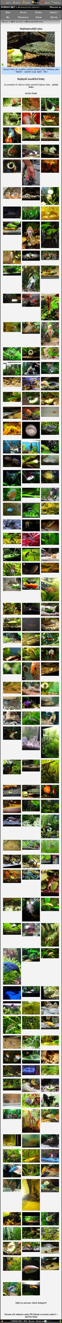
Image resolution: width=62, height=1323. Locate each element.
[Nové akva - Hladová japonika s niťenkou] (31, 1048)
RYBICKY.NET (8, 7)
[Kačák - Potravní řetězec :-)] (50, 1269)
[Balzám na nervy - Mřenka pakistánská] (12, 642)
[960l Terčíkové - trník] (50, 630)
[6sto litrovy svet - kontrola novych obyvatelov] (31, 645)
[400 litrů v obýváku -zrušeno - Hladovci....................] (31, 140)
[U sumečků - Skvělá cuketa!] (50, 204)
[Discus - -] (12, 157)
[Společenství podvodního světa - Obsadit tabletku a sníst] (50, 600)
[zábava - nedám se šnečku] (12, 401)
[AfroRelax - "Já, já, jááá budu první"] (31, 389)
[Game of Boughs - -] (12, 1225)
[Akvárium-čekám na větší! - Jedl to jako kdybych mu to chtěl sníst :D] (50, 219)
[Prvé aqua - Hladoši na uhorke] (50, 404)
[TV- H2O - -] (12, 375)
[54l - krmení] (31, 826)
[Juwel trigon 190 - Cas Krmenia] (12, 1076)
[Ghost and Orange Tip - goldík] (50, 1028)
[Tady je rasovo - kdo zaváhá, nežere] (50, 1176)
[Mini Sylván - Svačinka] (50, 157)
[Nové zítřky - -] (31, 708)
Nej (8, 17)
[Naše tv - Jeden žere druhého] (12, 275)
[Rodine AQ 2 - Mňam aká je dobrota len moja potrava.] (50, 1225)
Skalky (47, 3)
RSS (25, 1321)
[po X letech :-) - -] (12, 796)
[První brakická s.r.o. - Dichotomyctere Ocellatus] (50, 1014)
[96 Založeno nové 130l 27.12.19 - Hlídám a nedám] (50, 812)
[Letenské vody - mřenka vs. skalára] (50, 514)
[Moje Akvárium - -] (12, 1118)
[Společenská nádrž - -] (50, 560)
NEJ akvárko (17, 22)
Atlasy (23, 12)
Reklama (31, 1321)
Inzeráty (54, 12)
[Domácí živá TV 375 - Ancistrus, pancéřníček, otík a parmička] (50, 675)
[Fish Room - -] (50, 724)
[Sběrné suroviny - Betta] (12, 515)
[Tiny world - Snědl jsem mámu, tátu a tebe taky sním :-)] (12, 673)
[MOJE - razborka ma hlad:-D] (50, 1239)
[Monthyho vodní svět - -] (31, 360)
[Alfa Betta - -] (12, 773)
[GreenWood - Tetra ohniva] (50, 416)
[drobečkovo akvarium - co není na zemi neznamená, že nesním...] (31, 1014)
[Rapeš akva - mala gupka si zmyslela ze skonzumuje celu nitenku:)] (12, 660)
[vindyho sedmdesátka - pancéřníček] (12, 529)
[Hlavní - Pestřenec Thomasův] (50, 1253)
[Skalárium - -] (12, 614)
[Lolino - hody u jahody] (50, 140)
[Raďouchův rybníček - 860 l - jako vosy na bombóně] (50, 125)
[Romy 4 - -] (31, 124)
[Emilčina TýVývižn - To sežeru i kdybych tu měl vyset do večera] (31, 453)
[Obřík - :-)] (31, 867)
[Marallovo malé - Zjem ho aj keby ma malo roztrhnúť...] (31, 497)
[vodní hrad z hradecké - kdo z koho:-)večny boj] (50, 1074)
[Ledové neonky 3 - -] (31, 545)
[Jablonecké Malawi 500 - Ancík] (12, 812)
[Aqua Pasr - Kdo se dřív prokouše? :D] (50, 615)
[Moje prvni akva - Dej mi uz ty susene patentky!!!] (50, 863)
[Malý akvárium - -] (12, 1145)
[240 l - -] (31, 248)
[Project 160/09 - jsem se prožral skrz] (12, 106)
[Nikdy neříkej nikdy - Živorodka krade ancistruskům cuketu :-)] (12, 560)
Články (38, 12)
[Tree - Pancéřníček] (50, 1091)
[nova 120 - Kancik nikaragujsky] (50, 1121)
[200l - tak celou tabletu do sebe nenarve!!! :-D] (31, 1028)
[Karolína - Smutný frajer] (12, 1295)
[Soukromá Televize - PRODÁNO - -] (31, 1063)
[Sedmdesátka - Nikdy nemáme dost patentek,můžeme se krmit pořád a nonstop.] (31, 1251)
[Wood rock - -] (50, 482)
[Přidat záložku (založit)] (2, 1322)
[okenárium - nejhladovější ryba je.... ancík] (12, 386)
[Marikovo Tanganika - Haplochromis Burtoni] (50, 706)
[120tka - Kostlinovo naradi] (12, 418)
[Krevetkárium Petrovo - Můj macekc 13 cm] (50, 1147)
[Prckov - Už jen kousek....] (12, 693)
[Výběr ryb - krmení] (31, 749)
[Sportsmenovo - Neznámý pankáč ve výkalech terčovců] (31, 438)
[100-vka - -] (50, 1045)
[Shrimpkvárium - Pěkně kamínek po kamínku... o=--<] (50, 895)
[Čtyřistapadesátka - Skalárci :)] (12, 1270)
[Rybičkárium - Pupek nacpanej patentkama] (31, 1175)
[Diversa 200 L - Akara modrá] (31, 879)
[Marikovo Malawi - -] (50, 464)
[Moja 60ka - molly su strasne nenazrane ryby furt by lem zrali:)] (31, 1294)
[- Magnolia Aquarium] (31, 1225)
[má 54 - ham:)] (50, 946)
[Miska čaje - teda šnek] (31, 530)
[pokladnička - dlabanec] (12, 739)
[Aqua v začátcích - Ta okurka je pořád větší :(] (50, 694)
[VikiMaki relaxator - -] (50, 852)
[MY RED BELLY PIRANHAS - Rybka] (31, 935)
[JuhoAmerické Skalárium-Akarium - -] (50, 1063)
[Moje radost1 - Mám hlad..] (12, 1239)
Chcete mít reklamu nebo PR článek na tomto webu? (30, 1314)
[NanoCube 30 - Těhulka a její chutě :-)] (31, 724)
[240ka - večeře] (31, 996)
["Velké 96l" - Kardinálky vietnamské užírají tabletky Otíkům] (12, 1090)
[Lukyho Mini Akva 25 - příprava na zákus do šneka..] (31, 260)
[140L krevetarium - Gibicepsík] (31, 921)
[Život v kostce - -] (12, 984)
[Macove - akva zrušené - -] (12, 485)
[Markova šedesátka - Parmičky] (50, 500)
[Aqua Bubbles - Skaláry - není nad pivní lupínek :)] (50, 247)
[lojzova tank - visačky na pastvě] (50, 319)
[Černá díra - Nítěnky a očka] (50, 172)
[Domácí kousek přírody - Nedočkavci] (50, 660)
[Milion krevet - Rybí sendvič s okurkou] (12, 434)
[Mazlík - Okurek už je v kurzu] (12, 867)
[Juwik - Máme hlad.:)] (31, 560)
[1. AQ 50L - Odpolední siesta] (12, 234)
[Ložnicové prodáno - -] (31, 1107)
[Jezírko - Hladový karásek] (50, 645)
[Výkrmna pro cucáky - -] (50, 453)
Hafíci (8, 3)
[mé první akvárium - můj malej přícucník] (12, 709)
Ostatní (54, 17)
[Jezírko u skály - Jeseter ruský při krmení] (31, 185)
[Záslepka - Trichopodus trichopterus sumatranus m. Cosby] (50, 434)
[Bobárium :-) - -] (12, 217)
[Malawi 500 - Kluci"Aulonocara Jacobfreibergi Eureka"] (12, 466)
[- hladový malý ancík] (12, 1254)
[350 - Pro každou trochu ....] (50, 278)
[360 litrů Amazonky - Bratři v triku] (50, 782)
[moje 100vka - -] (31, 157)
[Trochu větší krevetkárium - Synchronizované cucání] (31, 1147)
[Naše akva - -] (12, 1063)
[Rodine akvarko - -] (50, 1191)
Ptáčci (27, 3)
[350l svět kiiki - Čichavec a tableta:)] (31, 694)
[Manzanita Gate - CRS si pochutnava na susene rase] (31, 419)
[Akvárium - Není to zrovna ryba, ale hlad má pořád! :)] (31, 589)
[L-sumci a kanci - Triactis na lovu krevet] (31, 1210)
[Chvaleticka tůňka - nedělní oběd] (31, 468)
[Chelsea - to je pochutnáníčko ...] (50, 1162)
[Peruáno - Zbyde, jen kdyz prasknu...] (31, 110)
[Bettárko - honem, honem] (12, 1177)
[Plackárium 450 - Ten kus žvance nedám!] (12, 1191)
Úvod (8, 12)
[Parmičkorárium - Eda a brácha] (50, 345)
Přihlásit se (55, 7)
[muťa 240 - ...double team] (31, 404)
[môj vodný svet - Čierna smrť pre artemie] (50, 1106)
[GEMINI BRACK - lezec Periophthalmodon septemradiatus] (31, 375)
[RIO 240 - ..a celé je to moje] (12, 302)
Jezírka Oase (31, 1317)
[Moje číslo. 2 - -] (31, 630)
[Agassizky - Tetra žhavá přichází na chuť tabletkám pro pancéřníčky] (12, 1048)
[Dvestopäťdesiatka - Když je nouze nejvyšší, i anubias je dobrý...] (12, 1033)
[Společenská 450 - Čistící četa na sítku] (12, 142)
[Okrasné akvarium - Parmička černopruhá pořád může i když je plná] (31, 660)
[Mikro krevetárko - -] (12, 850)
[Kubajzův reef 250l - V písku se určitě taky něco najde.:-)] (12, 826)
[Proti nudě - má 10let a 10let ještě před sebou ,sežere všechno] (31, 1091)
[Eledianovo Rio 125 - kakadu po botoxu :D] (50, 544)
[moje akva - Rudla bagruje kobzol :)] (50, 389)
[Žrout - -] (31, 291)
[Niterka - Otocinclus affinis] (31, 849)
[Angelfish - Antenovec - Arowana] (12, 453)
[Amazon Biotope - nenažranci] (50, 259)
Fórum (39, 17)
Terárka (57, 3)
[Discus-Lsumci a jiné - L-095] (31, 333)
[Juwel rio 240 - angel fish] (31, 811)
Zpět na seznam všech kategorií (31, 1303)
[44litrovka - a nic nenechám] (31, 482)
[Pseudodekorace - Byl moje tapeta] (50, 797)
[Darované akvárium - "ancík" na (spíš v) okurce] (12, 125)
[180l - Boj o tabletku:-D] (50, 572)
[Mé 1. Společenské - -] (12, 630)
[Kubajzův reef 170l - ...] (12, 999)
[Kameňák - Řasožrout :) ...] (31, 1238)
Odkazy (5, 22)
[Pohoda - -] (50, 999)
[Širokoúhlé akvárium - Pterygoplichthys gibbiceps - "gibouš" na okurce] (50, 110)
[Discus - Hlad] (31, 679)
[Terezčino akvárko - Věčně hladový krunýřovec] (12, 263)
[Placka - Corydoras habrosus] (12, 934)
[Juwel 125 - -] (31, 961)
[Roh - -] (12, 575)
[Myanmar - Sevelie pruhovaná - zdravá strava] (50, 837)
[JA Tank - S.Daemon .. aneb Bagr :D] (50, 530)
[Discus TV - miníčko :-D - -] (31, 1132)
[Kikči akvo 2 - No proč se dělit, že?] (12, 910)
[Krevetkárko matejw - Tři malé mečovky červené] (12, 882)
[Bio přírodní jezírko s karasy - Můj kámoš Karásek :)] (31, 306)
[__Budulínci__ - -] (12, 1014)
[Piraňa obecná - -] (12, 1106)
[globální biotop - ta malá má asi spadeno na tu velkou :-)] (31, 1162)
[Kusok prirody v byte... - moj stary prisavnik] (31, 199)
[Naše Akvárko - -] (31, 1074)
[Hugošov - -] (12, 331)
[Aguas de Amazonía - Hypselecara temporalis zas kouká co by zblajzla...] (31, 574)
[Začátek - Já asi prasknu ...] (31, 771)
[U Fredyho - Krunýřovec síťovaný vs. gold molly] (31, 797)
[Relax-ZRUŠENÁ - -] (12, 590)
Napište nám (40, 1321)
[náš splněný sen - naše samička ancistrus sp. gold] (50, 910)
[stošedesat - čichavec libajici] (31, 1280)
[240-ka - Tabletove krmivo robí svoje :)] (12, 543)
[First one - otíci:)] (31, 614)
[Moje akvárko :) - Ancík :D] (12, 724)
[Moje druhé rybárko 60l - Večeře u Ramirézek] (50, 359)
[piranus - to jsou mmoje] (12, 198)
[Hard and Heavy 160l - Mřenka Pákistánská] (12, 1162)
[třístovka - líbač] (50, 957)
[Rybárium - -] (50, 373)
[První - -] (12, 360)
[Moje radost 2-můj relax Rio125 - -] (50, 757)
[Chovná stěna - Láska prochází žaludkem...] (12, 172)
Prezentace (23, 17)
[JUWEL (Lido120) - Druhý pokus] (31, 517)
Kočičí (17, 3)
